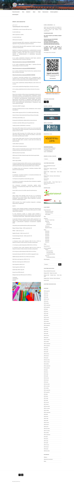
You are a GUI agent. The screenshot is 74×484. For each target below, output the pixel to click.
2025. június (46, 311)
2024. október (46, 321)
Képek (45, 461)
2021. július (46, 394)
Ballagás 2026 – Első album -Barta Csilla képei (52, 175)
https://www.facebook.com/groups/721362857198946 (24, 61)
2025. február (46, 319)
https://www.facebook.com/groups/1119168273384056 (24, 74)
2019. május (46, 440)
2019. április (46, 442)
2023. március (46, 353)
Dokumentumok (45, 11)
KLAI (21, 4)
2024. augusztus (47, 325)
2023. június (46, 347)
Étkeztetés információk (49, 211)
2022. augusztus (47, 367)
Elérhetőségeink (15, 14)
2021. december (47, 384)
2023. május (46, 349)
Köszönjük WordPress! (16, 481)
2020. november (47, 408)
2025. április (46, 315)
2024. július (46, 327)
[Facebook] (45, 102)
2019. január (46, 448)
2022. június (46, 371)
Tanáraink (48, 222)
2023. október (46, 341)
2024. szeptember (47, 323)
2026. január (46, 301)
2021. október (46, 388)
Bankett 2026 (46, 178)
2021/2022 (47, 234)
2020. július (46, 414)
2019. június (46, 438)
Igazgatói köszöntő (48, 227)
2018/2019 (47, 241)
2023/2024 (47, 235)
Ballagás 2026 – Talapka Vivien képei (50, 168)
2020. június (46, 416)
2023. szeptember (47, 343)
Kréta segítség (47, 214)
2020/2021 (47, 238)
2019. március (46, 444)
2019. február (46, 446)
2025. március (46, 317)
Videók (39, 11)
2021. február (46, 404)
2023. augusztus (47, 345)
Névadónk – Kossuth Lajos (49, 219)
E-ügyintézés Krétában (49, 212)
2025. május (46, 313)
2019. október (46, 432)
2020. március (46, 422)
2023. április (46, 351)
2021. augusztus (47, 392)
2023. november (47, 339)
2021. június (46, 396)
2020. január (46, 426)
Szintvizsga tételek (49, 252)
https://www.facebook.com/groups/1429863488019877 (24, 68)
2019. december (47, 428)
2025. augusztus (47, 307)
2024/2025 (47, 232)
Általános (45, 457)
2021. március (46, 402)
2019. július (46, 436)
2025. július (46, 309)
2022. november (47, 361)
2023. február (46, 355)
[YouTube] (47, 102)
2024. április (46, 333)
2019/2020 (47, 240)
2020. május (46, 418)
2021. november (47, 386)
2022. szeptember (47, 365)
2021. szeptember (47, 390)
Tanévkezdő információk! (20, 26)
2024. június (46, 329)
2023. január (46, 357)
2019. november (47, 430)
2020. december (47, 406)
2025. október (46, 303)
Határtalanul (47, 226)
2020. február (46, 424)
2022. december (47, 359)
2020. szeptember (47, 412)
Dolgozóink (47, 221)
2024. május (46, 331)
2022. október (46, 363)
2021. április (46, 400)
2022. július (46, 369)
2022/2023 (47, 237)
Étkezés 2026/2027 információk (49, 165)
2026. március (46, 299)
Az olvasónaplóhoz (49, 250)
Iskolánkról (28, 11)
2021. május (46, 398)
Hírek (23, 11)
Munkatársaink (49, 224)
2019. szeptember (47, 434)
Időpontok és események (48, 459)
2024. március (46, 335)
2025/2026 (47, 231)
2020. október (46, 410)
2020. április (46, 420)
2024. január (46, 337)
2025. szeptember (47, 305)
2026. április (46, 297)
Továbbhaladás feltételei (50, 257)
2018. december (47, 450)
